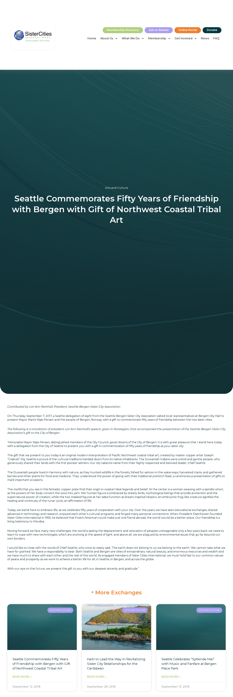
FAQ (216, 38)
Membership (157, 38)
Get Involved (183, 38)
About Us (106, 38)
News (205, 38)
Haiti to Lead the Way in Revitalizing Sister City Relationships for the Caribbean (116, 663)
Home (92, 38)
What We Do (131, 38)
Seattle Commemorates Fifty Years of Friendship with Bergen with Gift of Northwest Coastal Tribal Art (41, 663)
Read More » (22, 676)
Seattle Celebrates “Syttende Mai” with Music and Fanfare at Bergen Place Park (188, 663)
